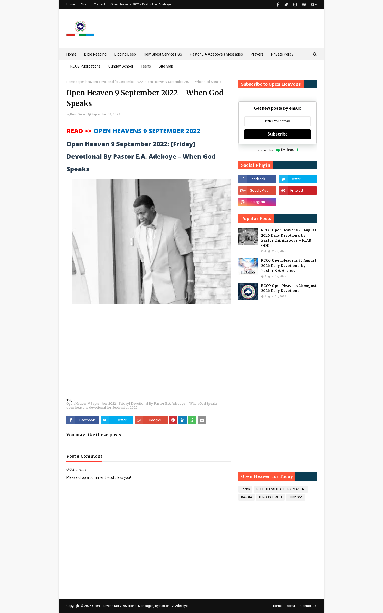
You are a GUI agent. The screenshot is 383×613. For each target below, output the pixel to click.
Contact (99, 4)
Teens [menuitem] (146, 66)
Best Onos (77, 114)
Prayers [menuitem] (257, 54)
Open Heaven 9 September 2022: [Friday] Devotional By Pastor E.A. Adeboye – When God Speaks (142, 404)
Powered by (265, 150)
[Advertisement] (148, 354)
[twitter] (286, 4)
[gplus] (313, 4)
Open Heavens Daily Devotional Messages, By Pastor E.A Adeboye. (140, 606)
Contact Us (308, 606)
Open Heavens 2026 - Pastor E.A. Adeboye (140, 4)
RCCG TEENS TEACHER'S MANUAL (280, 489)
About (84, 4)
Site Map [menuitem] (166, 66)
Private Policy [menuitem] (282, 54)
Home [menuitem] (71, 54)
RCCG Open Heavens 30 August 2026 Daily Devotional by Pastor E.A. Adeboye (288, 265)
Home (70, 4)
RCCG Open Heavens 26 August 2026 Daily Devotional (289, 288)
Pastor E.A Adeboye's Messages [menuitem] (216, 54)
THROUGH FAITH (270, 497)
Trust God (295, 497)
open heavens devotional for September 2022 (110, 82)
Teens (245, 489)
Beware (246, 497)
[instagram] (295, 4)
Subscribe (277, 134)
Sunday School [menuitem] (120, 66)
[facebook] (277, 4)
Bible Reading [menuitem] (95, 54)
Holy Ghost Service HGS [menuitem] (163, 54)
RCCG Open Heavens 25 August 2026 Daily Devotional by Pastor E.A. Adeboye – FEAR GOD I (288, 238)
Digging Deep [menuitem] (125, 54)
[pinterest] (304, 4)
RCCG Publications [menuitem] (85, 66)
